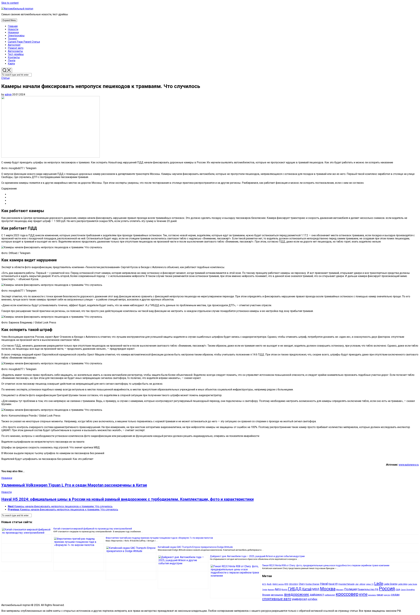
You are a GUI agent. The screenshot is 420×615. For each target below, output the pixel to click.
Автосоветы (15, 51)
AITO (264, 584)
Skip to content (10, 2)
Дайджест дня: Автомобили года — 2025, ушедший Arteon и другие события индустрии (257, 556)
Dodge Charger (312, 584)
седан (395, 594)
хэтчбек (312, 599)
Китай (307, 589)
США (398, 589)
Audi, (269, 584)
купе (363, 594)
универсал (299, 599)
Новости (13, 29)
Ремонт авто (15, 48)
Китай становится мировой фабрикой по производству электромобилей (92, 528)
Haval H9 (333, 584)
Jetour (362, 584)
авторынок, (277, 594)
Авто (278, 589)
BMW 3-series (278, 584)
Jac (357, 584)
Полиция (350, 589)
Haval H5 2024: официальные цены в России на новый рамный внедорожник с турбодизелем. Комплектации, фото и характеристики (127, 499)
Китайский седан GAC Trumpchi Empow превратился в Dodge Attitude (195, 547)
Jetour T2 (370, 584)
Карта (11, 63)
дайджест (317, 594)
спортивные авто (276, 599)
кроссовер (347, 594)
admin (8, 94)
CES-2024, (293, 584)
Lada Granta (390, 583)
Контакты (14, 57)
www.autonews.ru (409, 464)
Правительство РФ (367, 589)
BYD (286, 584)
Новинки (13, 32)
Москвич (340, 590)
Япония (266, 594)
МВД (315, 589)
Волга (284, 589)
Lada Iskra (402, 584)
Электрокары (16, 35)
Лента (11, 60)
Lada (378, 583)
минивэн (372, 595)
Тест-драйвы (16, 54)
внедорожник (296, 594)
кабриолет (330, 595)
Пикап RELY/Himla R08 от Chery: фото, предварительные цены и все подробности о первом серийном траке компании (325, 565)
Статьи (24, 41)
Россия (387, 588)
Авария (271, 590)
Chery (302, 584)
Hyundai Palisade (346, 584)
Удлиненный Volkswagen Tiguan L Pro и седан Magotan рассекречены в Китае (74, 485)
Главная (13, 26)
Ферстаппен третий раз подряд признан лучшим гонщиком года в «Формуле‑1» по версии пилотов (159, 538)
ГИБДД (295, 589)
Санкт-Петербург (408, 590)
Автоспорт (14, 44)
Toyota (264, 590)
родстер (387, 595)
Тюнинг (12, 38)
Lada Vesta (412, 584)
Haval (324, 584)
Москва (328, 588)
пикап (380, 594)
